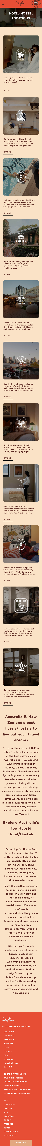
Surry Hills (8, 1067)
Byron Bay (8, 1043)
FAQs (6, 1101)
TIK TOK (7, 1120)
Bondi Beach (9, 1040)
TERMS (7, 1128)
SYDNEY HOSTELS (11, 1086)
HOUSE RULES (10, 1136)
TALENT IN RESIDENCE (13, 1078)
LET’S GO (7, 91)
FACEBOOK (8, 1124)
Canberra (8, 1051)
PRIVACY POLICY (11, 1132)
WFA (6, 1112)
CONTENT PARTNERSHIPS (15, 1074)
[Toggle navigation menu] (3, 3)
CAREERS (8, 1108)
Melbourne (8, 1059)
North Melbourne (11, 1063)
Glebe (6, 1055)
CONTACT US (9, 1104)
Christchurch (9, 1036)
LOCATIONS (9, 1032)
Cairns (6, 1047)
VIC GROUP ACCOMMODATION (17, 1093)
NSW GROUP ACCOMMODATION (17, 1090)
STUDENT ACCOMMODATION (16, 1082)
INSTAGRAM (9, 1116)
